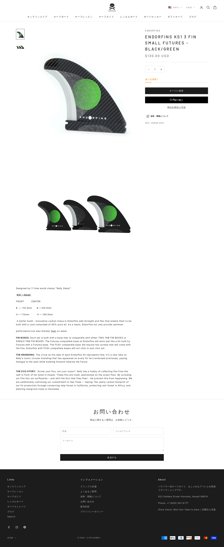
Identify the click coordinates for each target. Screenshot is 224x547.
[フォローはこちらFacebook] (8, 527)
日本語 (189, 7)
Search (11, 516)
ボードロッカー (153, 16)
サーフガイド (106, 16)
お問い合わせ (87, 501)
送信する (112, 457)
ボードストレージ (16, 506)
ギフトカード (175, 16)
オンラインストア (37, 16)
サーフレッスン (84, 16)
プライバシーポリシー (91, 511)
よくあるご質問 (88, 491)
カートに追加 (176, 91)
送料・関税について (90, 496)
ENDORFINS (152, 30)
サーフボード (61, 16)
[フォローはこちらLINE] (24, 527)
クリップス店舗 (88, 486)
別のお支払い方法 (176, 107)
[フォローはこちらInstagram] (16, 527)
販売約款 (85, 506)
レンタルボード (129, 16)
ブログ (193, 16)
